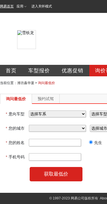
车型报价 (39, 70)
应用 (20, 6)
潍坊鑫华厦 (25, 83)
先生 (98, 142)
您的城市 (15, 128)
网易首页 (7, 6)
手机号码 (15, 157)
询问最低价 (16, 98)
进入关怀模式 (41, 6)
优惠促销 (72, 70)
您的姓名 (15, 142)
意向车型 (15, 114)
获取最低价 (56, 174)
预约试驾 (46, 98)
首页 (11, 70)
